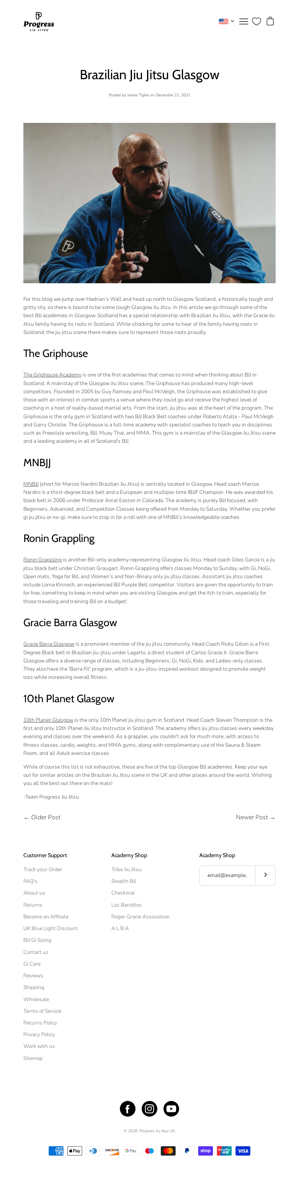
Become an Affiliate (46, 916)
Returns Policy (40, 1022)
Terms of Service (42, 1011)
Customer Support (45, 855)
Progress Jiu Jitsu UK (157, 1131)
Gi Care (31, 964)
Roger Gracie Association (140, 916)
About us (34, 893)
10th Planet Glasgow (48, 720)
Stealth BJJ (123, 881)
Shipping (33, 987)
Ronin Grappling (42, 559)
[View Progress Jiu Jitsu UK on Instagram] (149, 1109)
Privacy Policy (39, 1034)
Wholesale (36, 999)
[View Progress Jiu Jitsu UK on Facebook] (127, 1109)
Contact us (36, 952)
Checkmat (123, 893)
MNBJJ (31, 484)
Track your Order (42, 869)
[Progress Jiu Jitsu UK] (39, 21)
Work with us (39, 1046)
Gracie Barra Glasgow (48, 644)
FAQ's (30, 881)
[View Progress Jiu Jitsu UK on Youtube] (171, 1109)
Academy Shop (129, 855)
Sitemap (33, 1058)
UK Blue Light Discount (50, 928)
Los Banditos (126, 905)
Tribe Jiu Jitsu (126, 869)
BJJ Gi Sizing (37, 940)
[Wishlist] (256, 21)
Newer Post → (256, 817)
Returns (32, 905)
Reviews (33, 975)
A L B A (120, 928)
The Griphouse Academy (52, 374)
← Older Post (41, 817)
